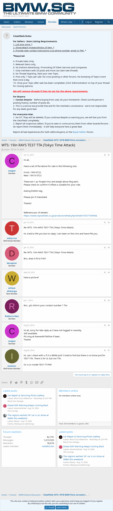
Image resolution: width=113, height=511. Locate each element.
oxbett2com (48, 446)
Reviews (29, 21)
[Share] (105, 155)
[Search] (109, 22)
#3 (109, 247)
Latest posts (10, 390)
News (6, 21)
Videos (17, 21)
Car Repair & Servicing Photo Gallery (26, 395)
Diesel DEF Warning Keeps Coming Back (28, 405)
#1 (109, 155)
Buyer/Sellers (79, 131)
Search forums (19, 26)
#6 (109, 325)
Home (41, 21)
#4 (109, 272)
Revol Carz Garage (15, 401)
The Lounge (13, 410)
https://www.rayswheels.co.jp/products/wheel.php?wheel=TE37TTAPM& (60, 215)
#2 (109, 222)
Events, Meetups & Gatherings (21, 423)
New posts (6, 26)
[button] (75, 22)
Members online (68, 390)
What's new (66, 21)
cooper (7, 149)
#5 (109, 300)
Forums (52, 21)
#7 (109, 350)
